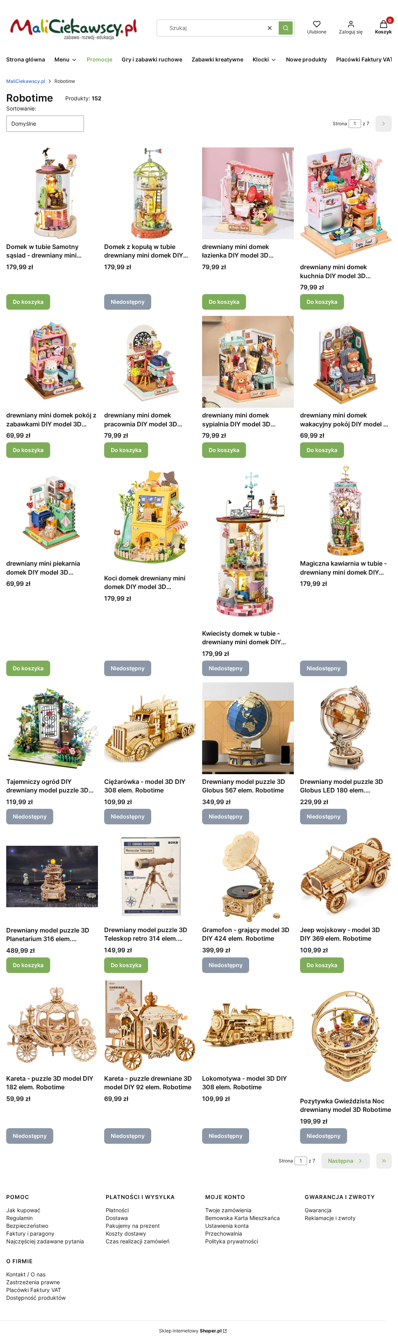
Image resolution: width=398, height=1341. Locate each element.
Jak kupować (23, 1210)
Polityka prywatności (231, 1241)
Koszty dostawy (126, 1233)
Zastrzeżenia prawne (33, 1282)
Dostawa (117, 1218)
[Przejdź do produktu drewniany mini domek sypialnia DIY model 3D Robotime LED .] (248, 362)
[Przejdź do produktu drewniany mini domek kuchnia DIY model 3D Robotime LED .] (346, 203)
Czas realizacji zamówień (137, 1241)
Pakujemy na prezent (133, 1225)
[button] (286, 28)
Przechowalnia (223, 1233)
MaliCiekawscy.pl (25, 81)
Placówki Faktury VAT (33, 1290)
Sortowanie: (21, 108)
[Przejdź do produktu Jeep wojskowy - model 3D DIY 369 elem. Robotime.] (346, 876)
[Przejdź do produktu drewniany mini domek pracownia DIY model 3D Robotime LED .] (150, 362)
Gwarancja (318, 1210)
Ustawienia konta (227, 1225)
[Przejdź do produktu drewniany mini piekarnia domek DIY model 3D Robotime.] (52, 510)
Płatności (117, 1210)
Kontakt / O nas (25, 1274)
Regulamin (19, 1218)
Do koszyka (28, 301)
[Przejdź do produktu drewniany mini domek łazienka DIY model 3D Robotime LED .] (248, 193)
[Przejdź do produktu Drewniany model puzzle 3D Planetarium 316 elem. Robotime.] (52, 877)
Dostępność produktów (36, 1297)
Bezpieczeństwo (27, 1225)
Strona (340, 123)
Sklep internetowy (190, 1331)
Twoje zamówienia (228, 1210)
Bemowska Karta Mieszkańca (242, 1218)
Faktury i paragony (30, 1233)
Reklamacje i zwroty (330, 1218)
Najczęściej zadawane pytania (45, 1241)
